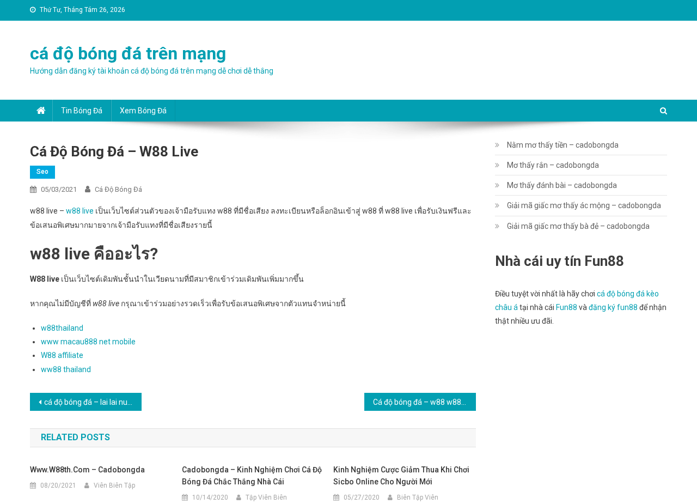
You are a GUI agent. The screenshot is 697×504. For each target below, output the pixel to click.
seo (42, 171)
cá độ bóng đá (118, 189)
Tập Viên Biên (266, 497)
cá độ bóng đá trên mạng (128, 53)
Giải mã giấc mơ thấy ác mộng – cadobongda (584, 205)
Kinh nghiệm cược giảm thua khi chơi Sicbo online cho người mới (401, 475)
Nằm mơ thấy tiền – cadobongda (563, 145)
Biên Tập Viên (417, 497)
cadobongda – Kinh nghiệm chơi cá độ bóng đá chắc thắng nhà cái (252, 475)
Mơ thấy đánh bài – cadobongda (562, 185)
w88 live (80, 211)
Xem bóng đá (143, 110)
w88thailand (62, 328)
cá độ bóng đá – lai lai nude (90, 402)
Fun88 (566, 307)
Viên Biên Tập (114, 485)
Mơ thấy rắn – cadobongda (553, 165)
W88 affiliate (62, 355)
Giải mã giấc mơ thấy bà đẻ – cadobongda (578, 226)
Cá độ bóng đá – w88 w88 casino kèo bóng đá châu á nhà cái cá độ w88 (424, 402)
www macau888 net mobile (88, 341)
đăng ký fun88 (613, 307)
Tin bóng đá (81, 110)
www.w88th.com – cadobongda (87, 469)
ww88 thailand (66, 369)
